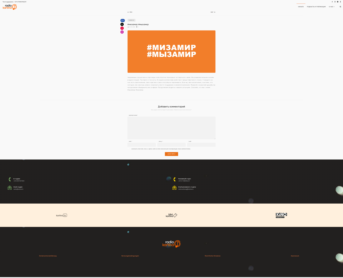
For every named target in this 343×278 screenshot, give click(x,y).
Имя (130, 141)
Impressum (295, 256)
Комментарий (133, 115)
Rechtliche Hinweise (213, 256)
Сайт (190, 141)
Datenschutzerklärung (48, 256)
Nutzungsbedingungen (130, 256)
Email (161, 141)
